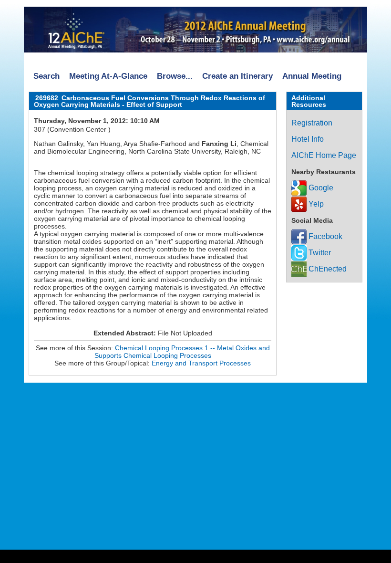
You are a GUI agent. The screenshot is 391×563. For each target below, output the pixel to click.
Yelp (315, 204)
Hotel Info (307, 139)
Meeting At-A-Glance (108, 76)
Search (46, 76)
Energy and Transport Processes (201, 363)
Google (320, 188)
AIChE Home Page (323, 155)
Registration (311, 123)
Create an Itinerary (237, 76)
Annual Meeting (311, 76)
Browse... (175, 76)
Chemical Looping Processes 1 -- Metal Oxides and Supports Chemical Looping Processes (182, 351)
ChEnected (327, 269)
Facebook (324, 236)
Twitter (319, 253)
